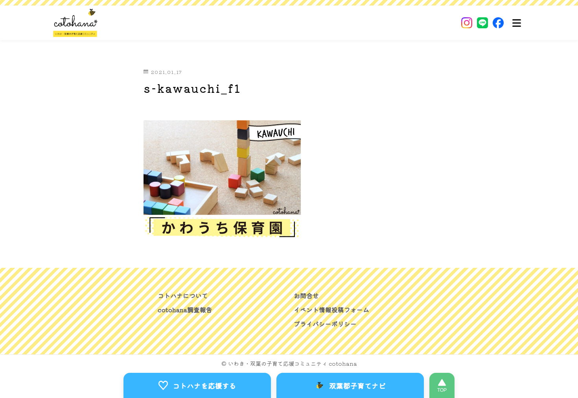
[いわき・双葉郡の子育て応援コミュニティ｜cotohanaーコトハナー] (75, 23)
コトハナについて (183, 295)
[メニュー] (516, 23)
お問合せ (306, 295)
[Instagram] (466, 22)
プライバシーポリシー (325, 323)
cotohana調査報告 (185, 309)
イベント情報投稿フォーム (331, 309)
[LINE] (482, 22)
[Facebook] (498, 22)
